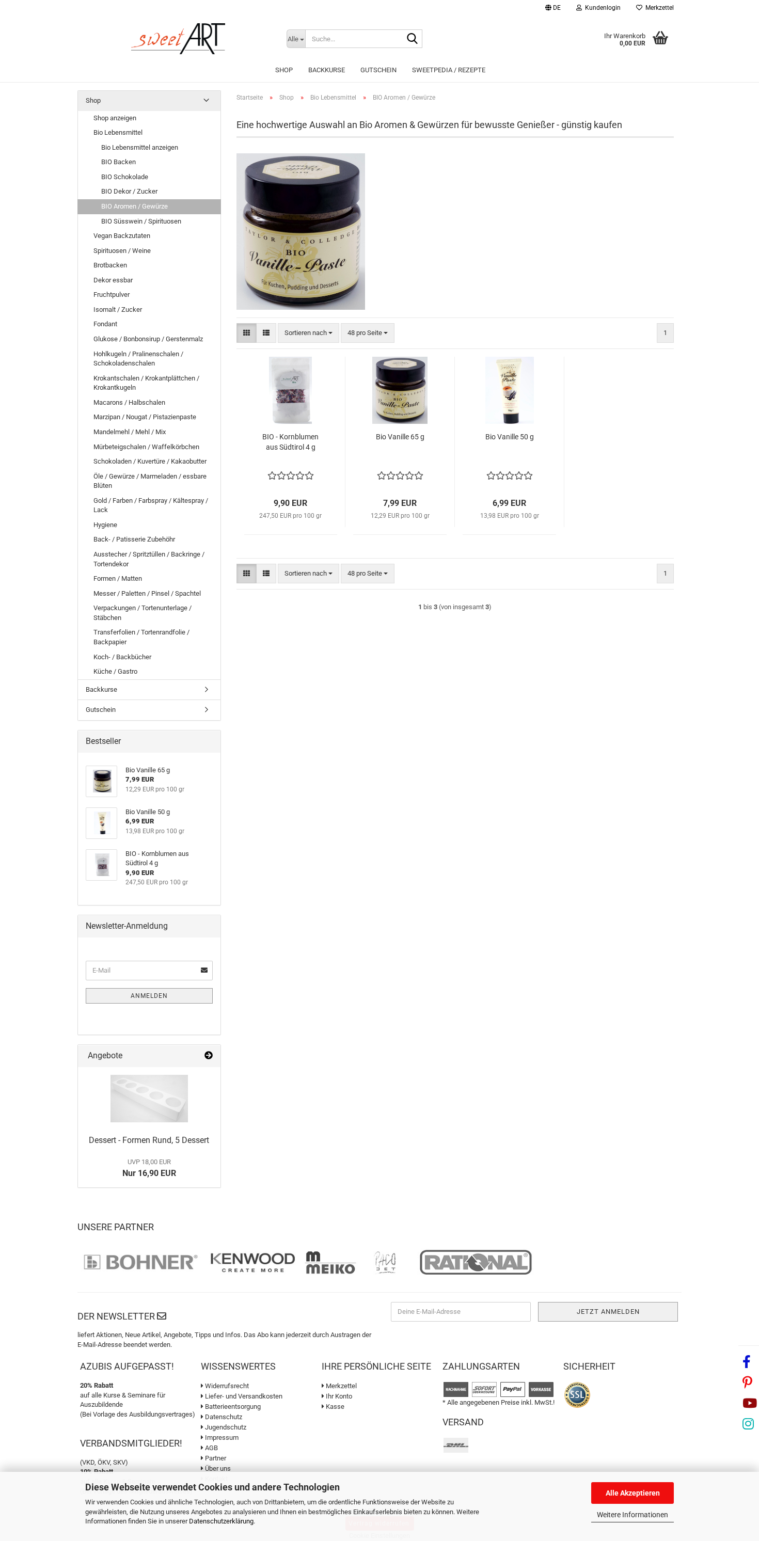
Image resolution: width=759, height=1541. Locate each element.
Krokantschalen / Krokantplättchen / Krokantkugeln (146, 383)
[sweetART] (178, 38)
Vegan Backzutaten (121, 236)
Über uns (217, 1468)
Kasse (334, 1406)
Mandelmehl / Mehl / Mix (129, 432)
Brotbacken (110, 265)
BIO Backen (118, 162)
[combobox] (308, 333)
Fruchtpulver (111, 294)
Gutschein (378, 70)
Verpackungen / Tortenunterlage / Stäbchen (142, 613)
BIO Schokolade (124, 177)
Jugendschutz (224, 1427)
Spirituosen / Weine (122, 251)
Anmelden (149, 995)
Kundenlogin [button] (601, 7)
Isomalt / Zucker (117, 309)
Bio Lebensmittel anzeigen (139, 147)
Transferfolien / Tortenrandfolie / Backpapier (141, 637)
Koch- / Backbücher (122, 657)
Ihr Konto (338, 1396)
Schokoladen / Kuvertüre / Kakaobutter (150, 461)
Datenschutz (222, 1417)
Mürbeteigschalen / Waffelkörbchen (146, 447)
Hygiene (105, 525)
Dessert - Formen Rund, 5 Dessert (149, 1140)
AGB (210, 1448)
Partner (214, 1458)
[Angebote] (208, 1056)
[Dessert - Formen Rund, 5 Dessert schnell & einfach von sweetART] (149, 1098)
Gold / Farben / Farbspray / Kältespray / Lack (150, 505)
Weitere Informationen (632, 1515)
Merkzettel (658, 7)
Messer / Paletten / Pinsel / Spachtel (147, 593)
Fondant (105, 324)
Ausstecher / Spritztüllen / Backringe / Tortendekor (148, 559)
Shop (284, 70)
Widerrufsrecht (226, 1386)
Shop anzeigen (114, 118)
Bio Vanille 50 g (509, 437)
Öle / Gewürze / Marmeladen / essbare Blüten (150, 481)
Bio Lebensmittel (118, 132)
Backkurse (326, 70)
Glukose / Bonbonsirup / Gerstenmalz (148, 339)
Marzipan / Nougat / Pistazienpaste (144, 417)
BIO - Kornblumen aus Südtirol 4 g (290, 442)
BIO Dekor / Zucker (129, 191)
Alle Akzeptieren (633, 1493)
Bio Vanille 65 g (400, 437)
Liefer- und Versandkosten (242, 1396)
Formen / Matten (117, 578)
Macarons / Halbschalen (129, 402)
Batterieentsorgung (232, 1406)
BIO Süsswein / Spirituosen (141, 221)
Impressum (221, 1437)
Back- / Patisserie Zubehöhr (134, 539)
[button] (552, 9)
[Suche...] (412, 39)
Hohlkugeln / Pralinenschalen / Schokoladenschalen (138, 359)
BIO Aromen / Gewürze (134, 206)
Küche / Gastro (115, 671)
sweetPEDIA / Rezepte (448, 70)
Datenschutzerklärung (221, 1521)
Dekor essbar (113, 280)
